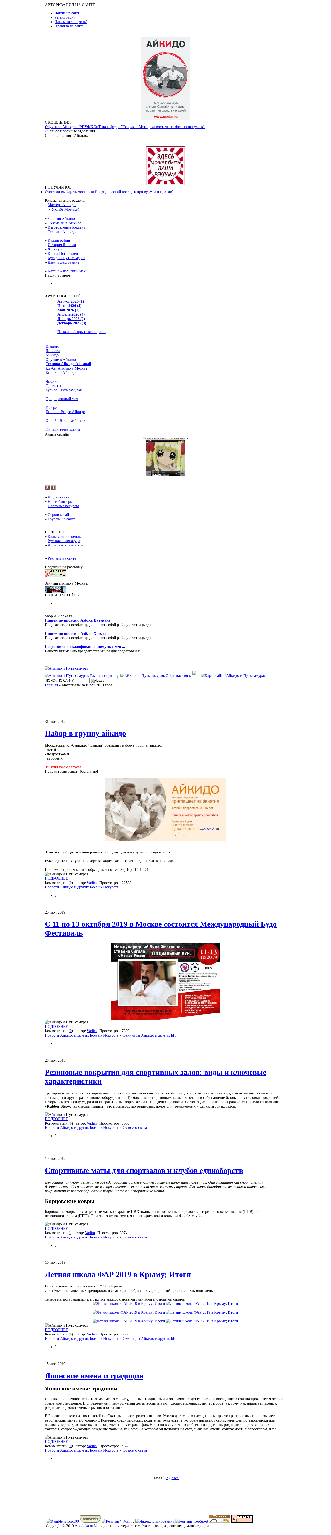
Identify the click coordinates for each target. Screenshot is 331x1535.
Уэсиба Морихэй (66, 209)
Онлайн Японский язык (65, 420)
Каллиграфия (59, 240)
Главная (52, 346)
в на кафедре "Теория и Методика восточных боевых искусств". (125, 127)
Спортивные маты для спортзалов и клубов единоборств (144, 1170)
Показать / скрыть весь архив (81, 332)
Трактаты (53, 386)
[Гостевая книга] (196, 676)
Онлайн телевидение (63, 429)
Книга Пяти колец (63, 253)
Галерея (52, 407)
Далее (174, 1478)
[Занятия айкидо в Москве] (165, 119)
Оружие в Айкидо (61, 359)
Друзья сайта (58, 497)
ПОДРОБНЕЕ (56, 878)
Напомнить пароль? (71, 22)
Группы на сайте (61, 519)
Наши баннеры (60, 501)
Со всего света (135, 1127)
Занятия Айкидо (61, 219)
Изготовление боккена (66, 227)
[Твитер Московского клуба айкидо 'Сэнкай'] (47, 488)
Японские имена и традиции (94, 1375)
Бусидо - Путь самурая (66, 258)
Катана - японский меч (67, 271)
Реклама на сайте (62, 558)
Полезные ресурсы (63, 506)
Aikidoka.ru (84, 1526)
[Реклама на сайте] (165, 184)
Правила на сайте (69, 26)
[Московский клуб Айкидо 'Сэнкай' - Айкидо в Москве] (55, 592)
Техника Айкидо (62, 232)
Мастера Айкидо (62, 205)
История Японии (62, 245)
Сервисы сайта (60, 515)
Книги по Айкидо (61, 372)
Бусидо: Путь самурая (64, 390)
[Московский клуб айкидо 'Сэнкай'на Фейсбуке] (53, 488)
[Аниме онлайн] (165, 475)
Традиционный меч (62, 399)
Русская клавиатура (64, 541)
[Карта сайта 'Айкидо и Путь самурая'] (233, 676)
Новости (53, 351)
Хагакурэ (55, 249)
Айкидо (52, 355)
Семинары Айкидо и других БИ (149, 1035)
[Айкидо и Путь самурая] (66, 668)
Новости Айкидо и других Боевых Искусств (82, 887)
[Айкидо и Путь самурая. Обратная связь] (155, 676)
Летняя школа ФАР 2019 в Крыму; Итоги (118, 1274)
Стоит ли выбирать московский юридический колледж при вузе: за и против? (109, 192)
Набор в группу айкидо (85, 733)
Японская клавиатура (65, 545)
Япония (52, 381)
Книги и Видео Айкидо (65, 412)
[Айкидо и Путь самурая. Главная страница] (82, 676)
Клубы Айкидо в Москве (66, 368)
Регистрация (65, 17)
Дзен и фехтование (63, 262)
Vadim (92, 883)
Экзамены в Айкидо (64, 223)
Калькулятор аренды (65, 536)
